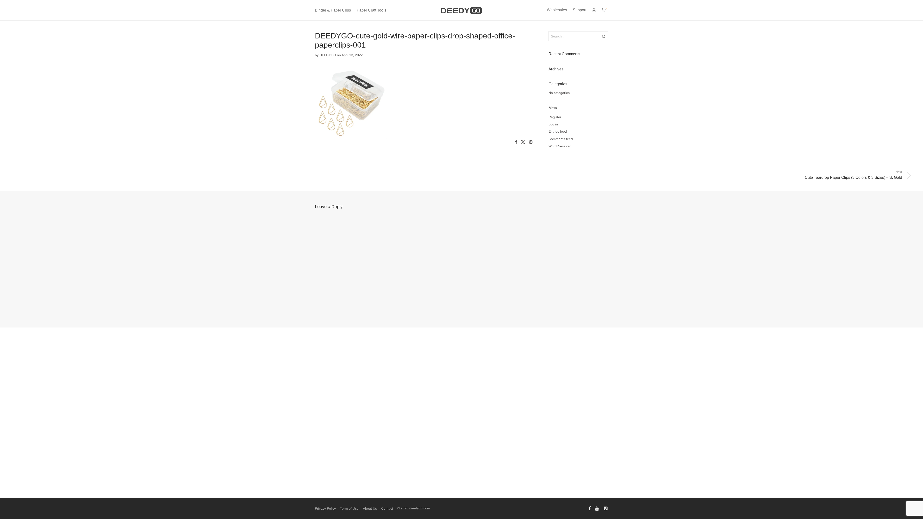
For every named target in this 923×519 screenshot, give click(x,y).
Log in (553, 124)
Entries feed (558, 131)
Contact (387, 508)
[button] (603, 36)
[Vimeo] (606, 508)
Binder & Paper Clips (333, 10)
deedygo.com (419, 508)
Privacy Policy (325, 508)
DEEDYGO (327, 55)
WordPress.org (560, 146)
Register (555, 117)
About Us (370, 508)
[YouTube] (597, 508)
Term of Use (349, 508)
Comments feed (561, 139)
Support (579, 10)
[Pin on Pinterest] (531, 142)
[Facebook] (589, 508)
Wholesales (557, 10)
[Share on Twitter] (523, 142)
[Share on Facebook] (516, 142)
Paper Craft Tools (371, 10)
